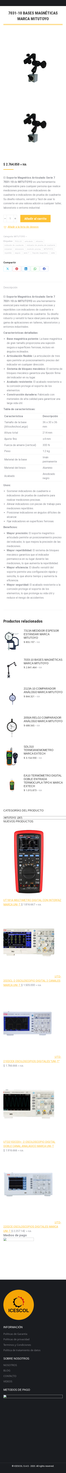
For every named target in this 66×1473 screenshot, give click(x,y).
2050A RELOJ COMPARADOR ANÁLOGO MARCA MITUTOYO (43, 719)
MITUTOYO (19, 236)
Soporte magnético (40, 253)
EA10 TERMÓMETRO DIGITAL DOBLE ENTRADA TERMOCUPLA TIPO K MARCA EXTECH (43, 780)
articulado (29, 241)
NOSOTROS (10, 1365)
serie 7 (26, 253)
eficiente (39, 241)
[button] (21, 227)
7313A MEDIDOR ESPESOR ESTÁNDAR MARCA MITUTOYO (41, 634)
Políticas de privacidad (16, 1339)
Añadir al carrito (35, 219)
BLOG (6, 1370)
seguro (18, 253)
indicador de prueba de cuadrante (41, 245)
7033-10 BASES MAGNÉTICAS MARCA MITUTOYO (43, 661)
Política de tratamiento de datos (21, 1350)
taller (53, 253)
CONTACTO (9, 1376)
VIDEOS (7, 1381)
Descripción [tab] (10, 287)
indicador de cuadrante (14, 245)
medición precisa (34, 249)
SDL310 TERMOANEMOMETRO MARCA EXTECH (38, 750)
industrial (8, 249)
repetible (8, 253)
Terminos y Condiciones (17, 1344)
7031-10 (18, 241)
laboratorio (19, 249)
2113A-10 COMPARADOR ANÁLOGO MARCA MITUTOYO (43, 690)
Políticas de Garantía (15, 1334)
